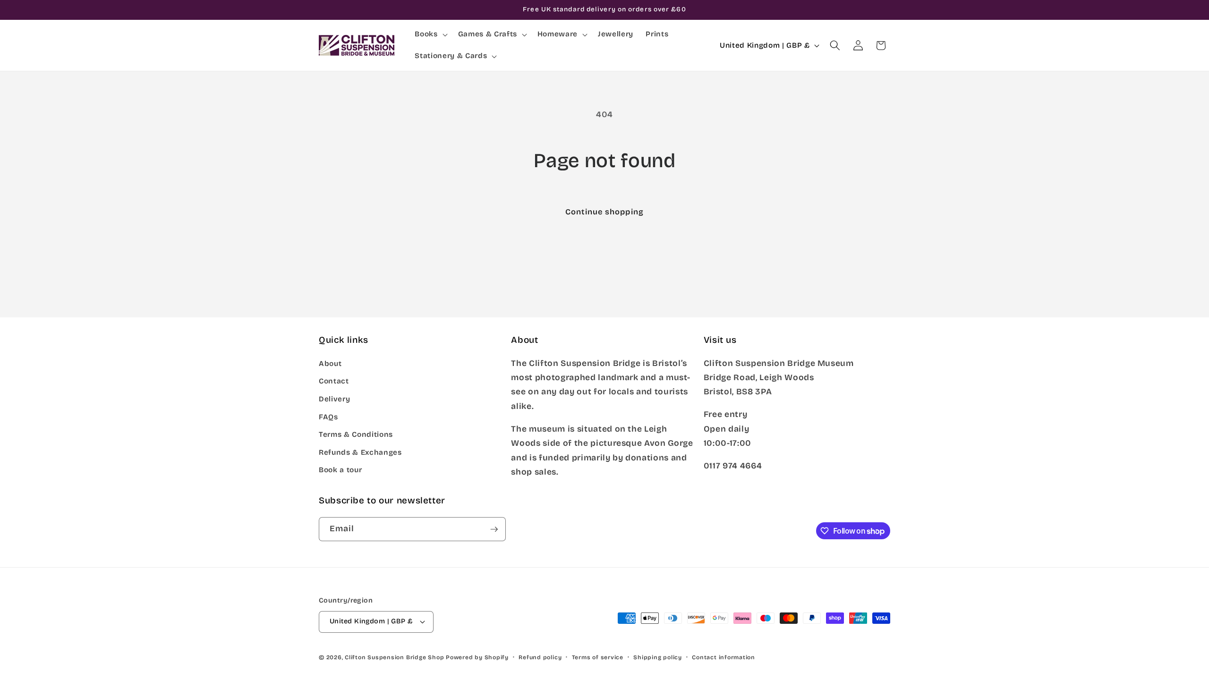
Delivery (334, 399)
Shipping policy (657, 657)
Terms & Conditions (356, 434)
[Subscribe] (494, 529)
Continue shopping (604, 211)
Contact (334, 381)
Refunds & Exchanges (360, 452)
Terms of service (597, 657)
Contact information (723, 657)
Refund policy (540, 657)
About (330, 363)
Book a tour (340, 470)
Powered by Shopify (477, 657)
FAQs (328, 417)
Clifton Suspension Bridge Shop (394, 657)
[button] (430, 34)
